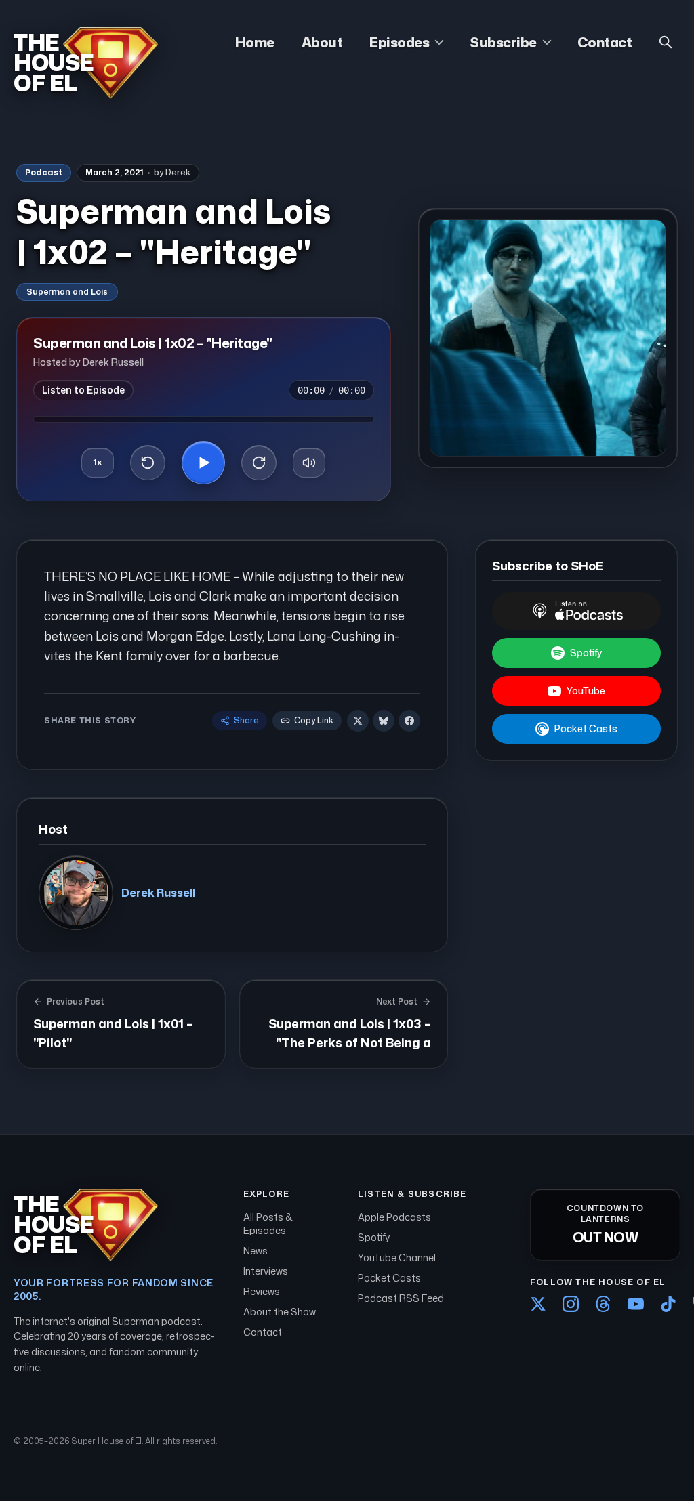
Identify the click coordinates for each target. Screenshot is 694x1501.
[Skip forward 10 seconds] (259, 462)
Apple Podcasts (394, 1216)
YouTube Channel (397, 1257)
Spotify (586, 652)
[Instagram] (571, 1304)
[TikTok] (668, 1304)
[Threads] (603, 1304)
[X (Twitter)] (538, 1304)
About (322, 42)
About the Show (279, 1311)
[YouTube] (636, 1304)
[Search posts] (665, 42)
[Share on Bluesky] (383, 721)
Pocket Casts (585, 728)
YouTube (586, 690)
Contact (604, 42)
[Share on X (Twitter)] (358, 721)
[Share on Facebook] (409, 721)
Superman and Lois (67, 291)
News (255, 1250)
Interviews (265, 1271)
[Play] (203, 462)
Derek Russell (158, 892)
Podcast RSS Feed (401, 1298)
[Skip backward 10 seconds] (147, 462)
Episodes (399, 42)
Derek (177, 172)
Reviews (261, 1291)
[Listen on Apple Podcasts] (576, 611)
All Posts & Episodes (268, 1223)
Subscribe (503, 42)
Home (254, 42)
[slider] (203, 419)
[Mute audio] (309, 463)
